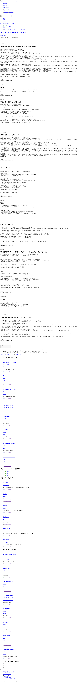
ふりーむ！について (7, 674)
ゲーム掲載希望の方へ (7, 677)
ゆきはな (4, 519)
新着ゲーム (5, 3)
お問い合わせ (5, 676)
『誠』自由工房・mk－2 (8, 405)
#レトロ (4, 21)
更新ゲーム (5, 4)
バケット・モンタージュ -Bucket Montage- (13, 32)
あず (4, 445)
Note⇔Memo (5, 531)
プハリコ (4, 391)
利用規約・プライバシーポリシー (9, 671)
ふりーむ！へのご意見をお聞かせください (11, 678)
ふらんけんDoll (6, 485)
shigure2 (4, 418)
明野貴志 (4, 496)
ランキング (5, 5)
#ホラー (4, 18)
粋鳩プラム (3, 35)
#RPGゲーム (5, 39)
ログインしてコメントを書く (6, 354)
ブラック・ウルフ (6, 364)
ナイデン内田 (5, 542)
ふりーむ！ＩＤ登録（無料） (6, 23)
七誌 (4, 378)
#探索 (4, 19)
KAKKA (4, 459)
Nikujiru (4, 432)
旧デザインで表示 (6, 675)
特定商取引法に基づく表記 (8, 672)
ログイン (14, 23)
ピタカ (4, 508)
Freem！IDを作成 (19, 354)
